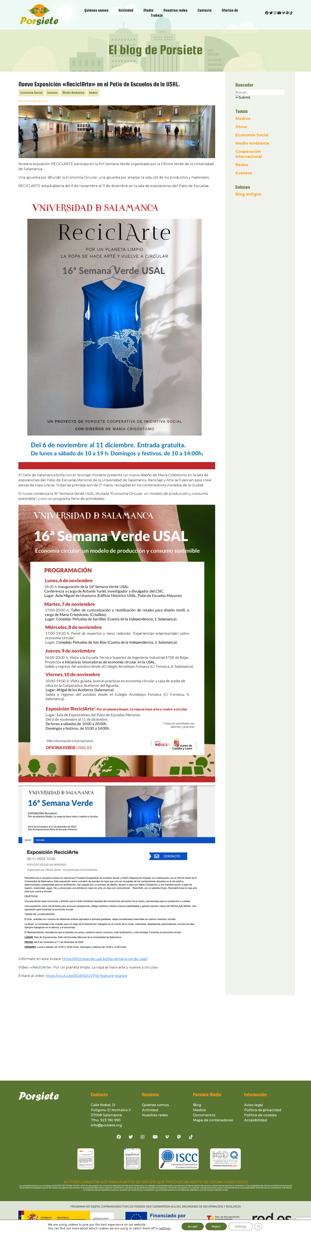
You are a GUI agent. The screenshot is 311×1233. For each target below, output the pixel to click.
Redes (93, 92)
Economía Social (31, 92)
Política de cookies (260, 1115)
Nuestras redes (155, 1115)
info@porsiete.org (106, 1125)
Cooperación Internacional (248, 154)
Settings (240, 1226)
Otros (241, 127)
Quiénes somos (155, 1105)
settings (165, 1228)
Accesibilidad (255, 1120)
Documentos (204, 1115)
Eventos (52, 92)
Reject (216, 1226)
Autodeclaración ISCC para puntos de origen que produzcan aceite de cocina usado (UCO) (156, 1182)
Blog (197, 1105)
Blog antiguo (248, 194)
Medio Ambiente (73, 92)
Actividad (150, 1110)
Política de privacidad (262, 1110)
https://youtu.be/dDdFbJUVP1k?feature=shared (86, 976)
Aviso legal (253, 1105)
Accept (192, 1226)
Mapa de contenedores (213, 1120)
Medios (242, 118)
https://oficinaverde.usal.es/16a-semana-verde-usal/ (104, 959)
